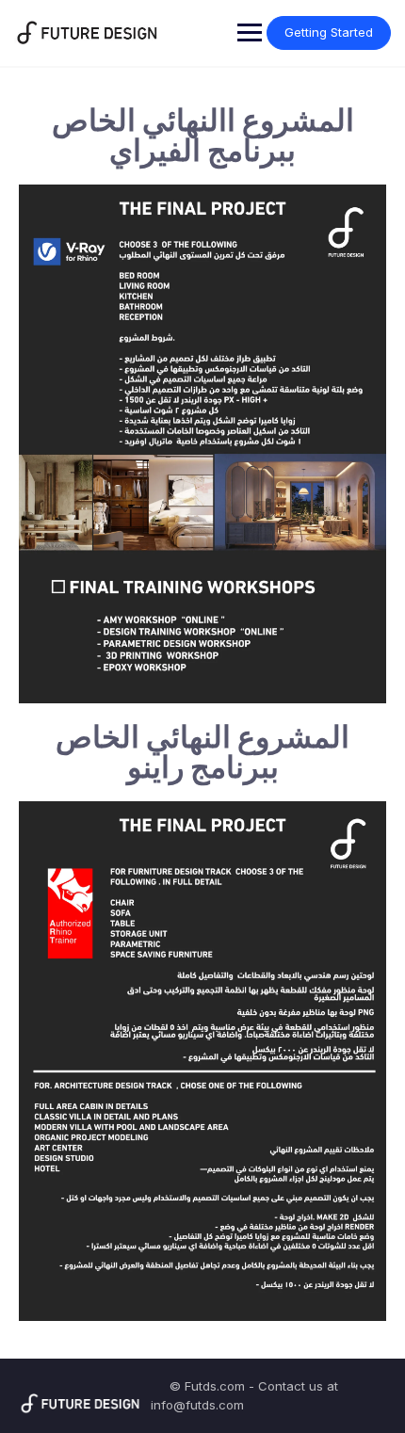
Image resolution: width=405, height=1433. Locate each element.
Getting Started (328, 32)
